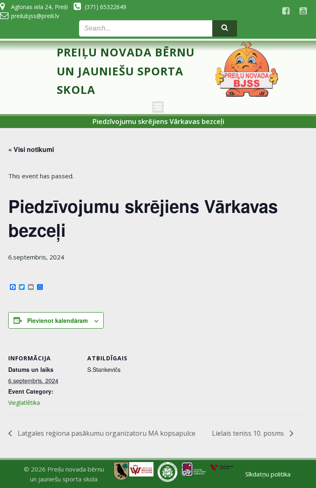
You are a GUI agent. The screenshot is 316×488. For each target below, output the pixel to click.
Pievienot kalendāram (57, 320)
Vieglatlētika (24, 402)
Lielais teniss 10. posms (249, 433)
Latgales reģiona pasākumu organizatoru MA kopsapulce (105, 433)
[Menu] (158, 107)
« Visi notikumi (31, 149)
